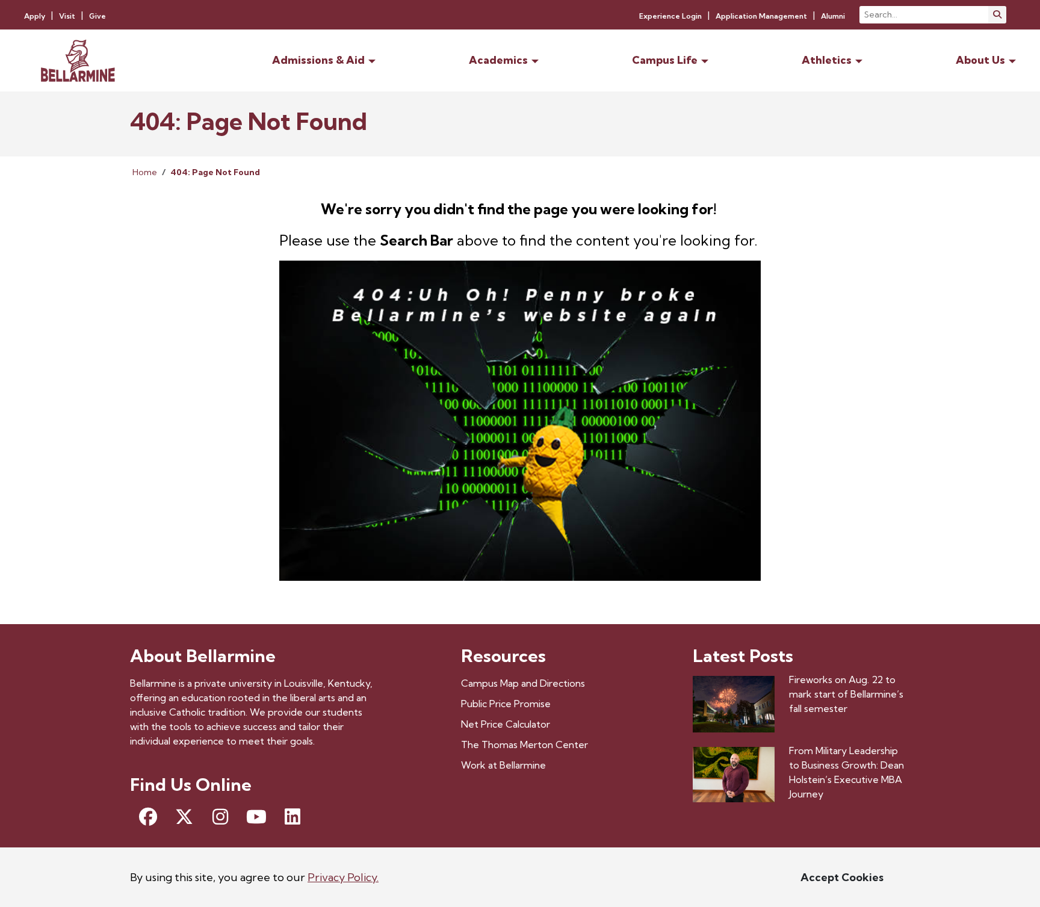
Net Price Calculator (505, 724)
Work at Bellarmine (503, 765)
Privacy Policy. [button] (343, 877)
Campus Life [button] (665, 60)
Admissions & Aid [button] (318, 60)
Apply (34, 15)
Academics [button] (498, 60)
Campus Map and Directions (523, 683)
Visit (67, 15)
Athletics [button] (827, 60)
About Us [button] (980, 60)
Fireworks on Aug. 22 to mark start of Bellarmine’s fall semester (846, 693)
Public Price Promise (506, 704)
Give (97, 15)
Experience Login (670, 15)
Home (144, 172)
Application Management (761, 15)
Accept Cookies (842, 877)
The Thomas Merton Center (524, 744)
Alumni (833, 15)
